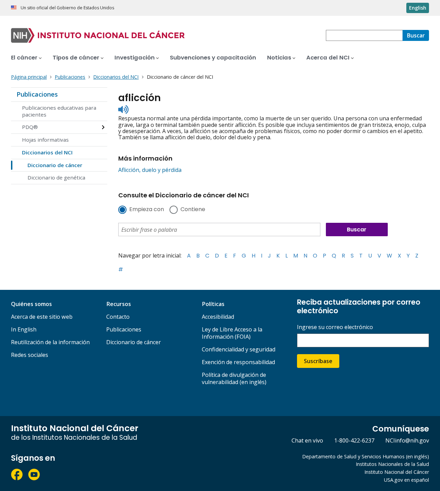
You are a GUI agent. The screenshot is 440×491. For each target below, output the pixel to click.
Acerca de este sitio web (42, 316)
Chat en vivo (307, 440)
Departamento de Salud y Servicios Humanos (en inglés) (365, 456)
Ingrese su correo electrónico (335, 327)
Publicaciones (37, 94)
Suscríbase (318, 361)
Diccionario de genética (56, 177)
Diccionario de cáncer (55, 165)
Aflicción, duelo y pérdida (150, 170)
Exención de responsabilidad (238, 362)
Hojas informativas (45, 139)
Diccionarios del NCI (47, 152)
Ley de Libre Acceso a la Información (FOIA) (232, 333)
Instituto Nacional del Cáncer (396, 472)
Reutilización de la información (50, 342)
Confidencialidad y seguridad (238, 349)
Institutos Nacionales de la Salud (392, 464)
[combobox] (364, 35)
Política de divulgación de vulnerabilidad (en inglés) (234, 378)
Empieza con (146, 209)
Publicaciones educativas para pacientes (59, 111)
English (417, 7)
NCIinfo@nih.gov (407, 440)
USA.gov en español (406, 480)
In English (23, 329)
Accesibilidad (218, 316)
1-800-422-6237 (354, 440)
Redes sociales (29, 355)
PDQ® (30, 126)
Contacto (118, 316)
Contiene (192, 209)
